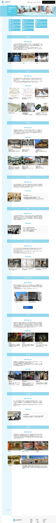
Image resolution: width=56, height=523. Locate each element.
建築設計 (39, 20)
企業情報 (28, 2)
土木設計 (25, 20)
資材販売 (25, 29)
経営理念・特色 (31, 520)
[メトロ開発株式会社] (6, 2)
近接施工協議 (48, 2)
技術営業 (12, 20)
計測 (25, 26)
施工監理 (12, 29)
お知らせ (35, 2)
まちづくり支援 (40, 23)
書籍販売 (45, 2)
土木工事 (39, 26)
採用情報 (52, 2)
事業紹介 (37, 519)
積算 (25, 23)
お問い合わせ (39, 2)
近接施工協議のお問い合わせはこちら (27, 307)
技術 (36, 520)
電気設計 (12, 23)
